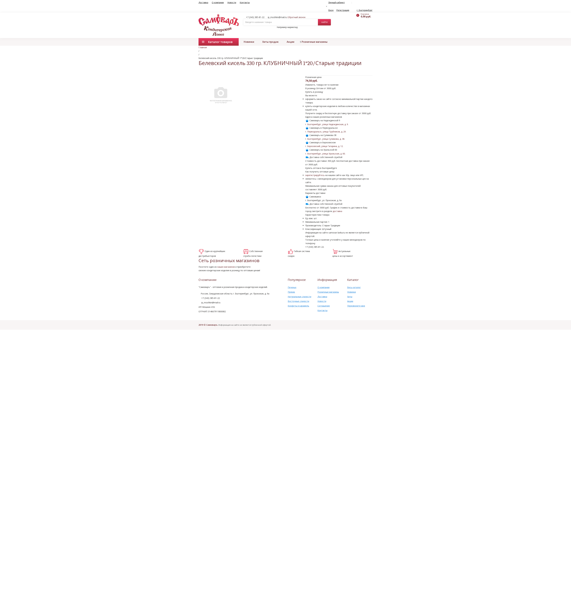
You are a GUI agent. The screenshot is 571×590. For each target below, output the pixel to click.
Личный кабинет (336, 2)
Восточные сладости (298, 301)
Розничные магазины (314, 41)
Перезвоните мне (356, 305)
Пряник (291, 292)
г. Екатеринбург (364, 10)
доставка (337, 211)
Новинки (249, 41)
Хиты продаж (270, 41)
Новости (231, 2)
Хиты (349, 296)
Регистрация (342, 10)
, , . (326, 124)
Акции (290, 41)
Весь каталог (354, 287)
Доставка (203, 2)
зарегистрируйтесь (315, 175)
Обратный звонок (296, 17)
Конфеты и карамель (298, 305)
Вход (330, 10)
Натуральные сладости (299, 296)
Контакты (245, 2)
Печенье (292, 287)
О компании (218, 2)
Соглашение (323, 305)
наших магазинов (226, 266)
